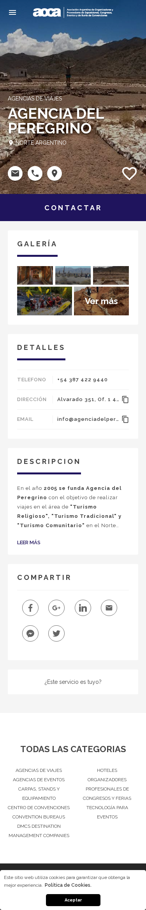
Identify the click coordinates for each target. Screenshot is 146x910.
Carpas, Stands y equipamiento (39, 793)
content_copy (125, 399)
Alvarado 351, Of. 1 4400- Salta (88, 399)
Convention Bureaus (38, 817)
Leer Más (28, 542)
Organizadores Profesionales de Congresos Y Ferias (107, 789)
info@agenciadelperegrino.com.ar (88, 419)
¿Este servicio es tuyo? (73, 682)
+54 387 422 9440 (82, 379)
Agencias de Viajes (39, 770)
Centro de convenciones (39, 807)
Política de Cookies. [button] (68, 885)
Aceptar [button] (73, 900)
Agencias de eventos (39, 779)
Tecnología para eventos (107, 812)
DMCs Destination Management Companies (39, 830)
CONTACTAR (73, 208)
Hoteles (107, 770)
